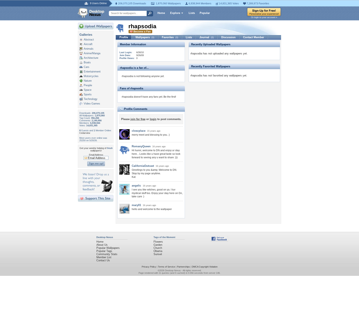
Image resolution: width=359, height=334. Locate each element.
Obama (158, 251)
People (88, 85)
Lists (192, 13)
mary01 (136, 205)
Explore (175, 13)
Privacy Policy (149, 266)
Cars (86, 67)
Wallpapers (144, 37)
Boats (87, 62)
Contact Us (103, 260)
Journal (206, 37)
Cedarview (84, 133)
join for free (137, 119)
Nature (88, 80)
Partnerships (183, 266)
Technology (90, 99)
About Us (102, 244)
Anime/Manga (92, 53)
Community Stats (106, 254)
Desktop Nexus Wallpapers (91, 13)
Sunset (158, 254)
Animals (88, 48)
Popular (205, 13)
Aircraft (88, 44)
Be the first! (170, 96)
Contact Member (253, 37)
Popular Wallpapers (108, 247)
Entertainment (92, 71)
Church (158, 247)
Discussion (228, 37)
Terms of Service (166, 266)
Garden (158, 244)
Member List (103, 257)
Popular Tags (104, 251)
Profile (123, 37)
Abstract (89, 39)
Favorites (170, 37)
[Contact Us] (97, 190)
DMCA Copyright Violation (205, 266)
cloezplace (138, 130)
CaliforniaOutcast (143, 165)
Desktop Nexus (173, 270)
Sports (88, 94)
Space (87, 89)
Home (161, 13)
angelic (136, 185)
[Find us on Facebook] (219, 240)
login (153, 119)
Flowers (158, 241)
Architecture (91, 57)
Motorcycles (91, 76)
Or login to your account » (264, 17)
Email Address (96, 154)
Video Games (92, 103)
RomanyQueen (141, 146)
